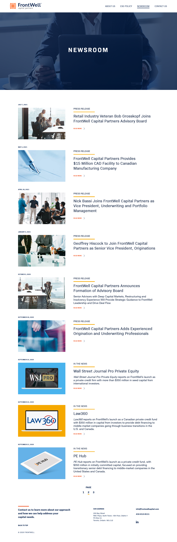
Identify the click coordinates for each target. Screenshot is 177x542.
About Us (110, 6)
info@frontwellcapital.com (147, 509)
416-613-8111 (142, 514)
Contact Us (161, 6)
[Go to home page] (26, 6)
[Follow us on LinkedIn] (147, 522)
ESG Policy (126, 6)
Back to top (23, 525)
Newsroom (143, 6)
